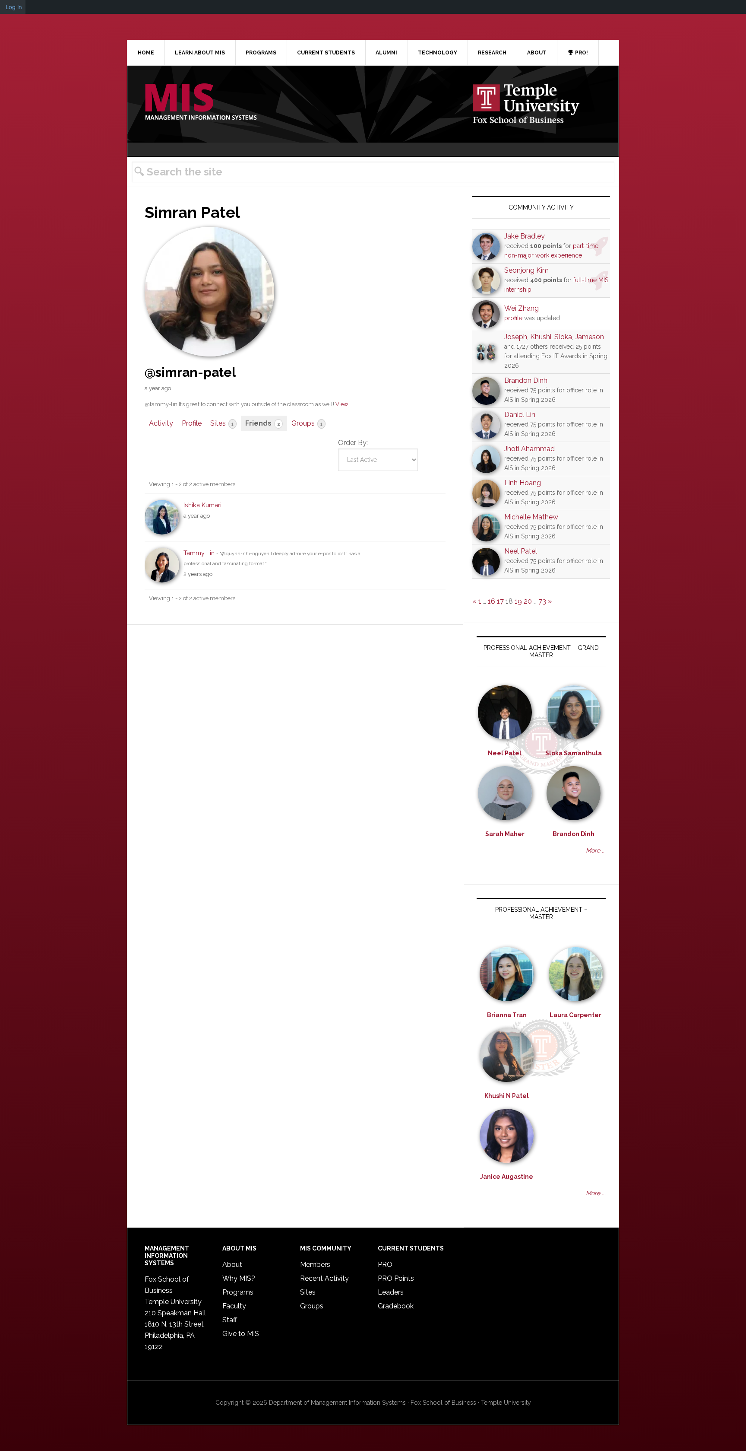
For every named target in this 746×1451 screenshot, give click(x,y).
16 (491, 601)
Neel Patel (520, 551)
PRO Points (396, 1278)
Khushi (540, 337)
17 (500, 601)
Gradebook (396, 1306)
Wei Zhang (521, 308)
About (232, 1264)
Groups (306, 423)
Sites (222, 423)
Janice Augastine (506, 1176)
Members (315, 1264)
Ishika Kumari (202, 505)
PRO (385, 1264)
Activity (161, 423)
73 (542, 601)
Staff (229, 1320)
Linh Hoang (522, 483)
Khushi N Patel (506, 1095)
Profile (192, 423)
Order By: (353, 443)
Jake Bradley (524, 236)
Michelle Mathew (531, 517)
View (341, 404)
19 (518, 601)
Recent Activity (324, 1278)
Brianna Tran (507, 1015)
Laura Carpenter (575, 1015)
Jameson (589, 337)
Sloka (563, 337)
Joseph (515, 337)
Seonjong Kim (526, 270)
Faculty (234, 1306)
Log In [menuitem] (14, 6)
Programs (237, 1292)
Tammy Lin (199, 553)
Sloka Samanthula (573, 753)
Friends (262, 423)
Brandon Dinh (525, 380)
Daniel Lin (519, 414)
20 (528, 601)
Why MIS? (238, 1278)
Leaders (391, 1292)
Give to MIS (240, 1334)
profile (513, 318)
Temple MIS (201, 102)
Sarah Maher (505, 834)
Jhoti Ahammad (529, 449)
